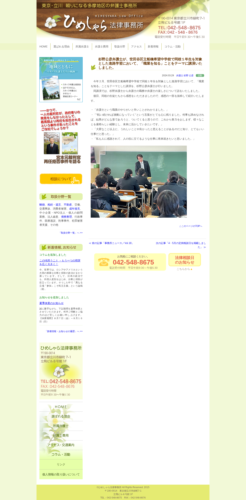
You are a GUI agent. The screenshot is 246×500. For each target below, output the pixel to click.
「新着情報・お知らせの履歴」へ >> (64, 331)
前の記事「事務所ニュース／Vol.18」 (113, 243)
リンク (61, 464)
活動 (200, 75)
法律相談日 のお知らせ (184, 259)
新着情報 (153, 46)
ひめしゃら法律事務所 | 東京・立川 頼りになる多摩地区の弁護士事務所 (123, 21)
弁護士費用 (101, 46)
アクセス (136, 46)
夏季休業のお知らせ (51, 303)
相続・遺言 (54, 204)
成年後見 (74, 208)
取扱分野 (119, 46)
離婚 (42, 204)
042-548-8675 (133, 262)
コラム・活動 (173, 46)
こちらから (183, 268)
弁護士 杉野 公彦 (185, 75)
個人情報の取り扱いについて (61, 474)
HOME (43, 46)
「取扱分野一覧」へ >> (71, 232)
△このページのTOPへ (190, 226)
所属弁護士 (82, 46)
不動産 (68, 204)
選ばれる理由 (61, 46)
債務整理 (66, 216)
